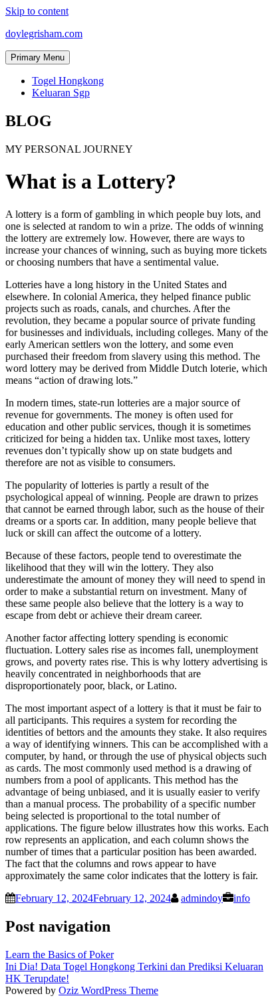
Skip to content (36, 11)
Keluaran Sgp (61, 92)
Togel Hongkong (68, 80)
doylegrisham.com (43, 33)
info (241, 898)
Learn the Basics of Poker (59, 954)
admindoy (202, 898)
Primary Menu (38, 57)
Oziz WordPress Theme (108, 990)
